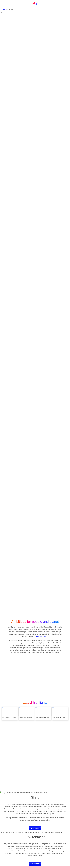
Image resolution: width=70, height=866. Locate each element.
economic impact (41, 636)
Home (5, 9)
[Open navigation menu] (3, 3)
